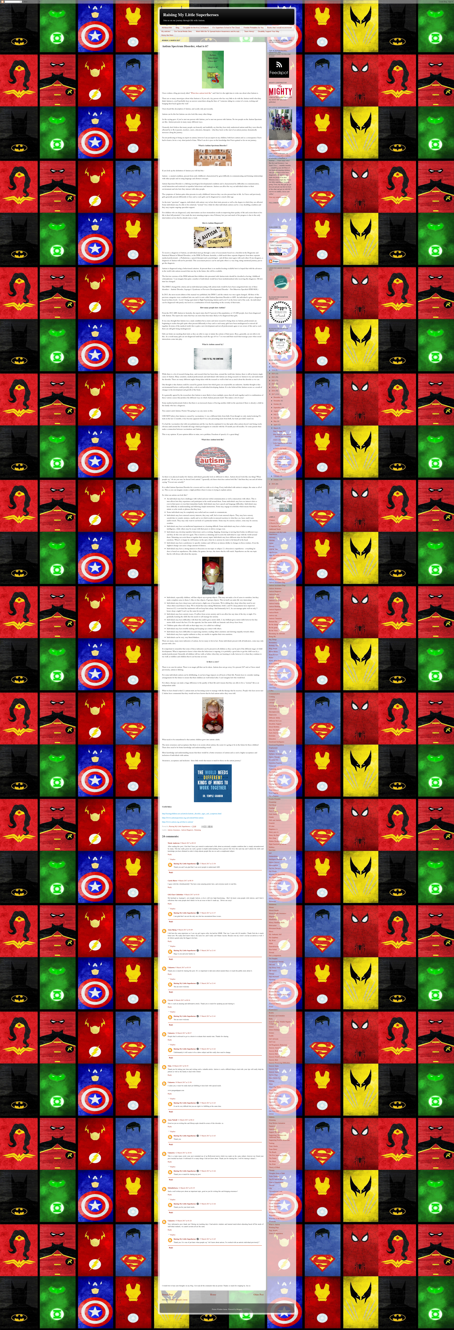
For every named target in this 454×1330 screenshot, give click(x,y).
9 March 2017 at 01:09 (185, 930)
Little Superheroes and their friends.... (282, 444)
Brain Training (274, 663)
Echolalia (272, 736)
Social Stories (273, 1093)
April (276, 424)
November (277, 400)
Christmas (272, 688)
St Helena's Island (275, 1108)
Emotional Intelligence (276, 742)
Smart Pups (273, 1090)
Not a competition (275, 955)
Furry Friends (273, 811)
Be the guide (273, 627)
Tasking (271, 1143)
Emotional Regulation (276, 745)
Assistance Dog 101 (275, 561)
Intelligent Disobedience (277, 859)
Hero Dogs (272, 838)
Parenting (272, 979)
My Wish (272, 940)
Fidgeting (272, 781)
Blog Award (273, 648)
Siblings (272, 1081)
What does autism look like (201, 93)
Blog (177, 28)
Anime (271, 543)
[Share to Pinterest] (211, 826)
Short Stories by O (275, 1078)
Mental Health (274, 910)
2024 (273, 370)
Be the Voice (273, 630)
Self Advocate (273, 1039)
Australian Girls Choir (276, 573)
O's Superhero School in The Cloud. (226, 28)
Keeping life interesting (277, 874)
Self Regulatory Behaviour (278, 1045)
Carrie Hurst (172, 880)
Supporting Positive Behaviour (279, 1140)
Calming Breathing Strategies (279, 672)
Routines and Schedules (277, 1016)
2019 (273, 387)
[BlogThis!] (205, 826)
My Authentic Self (275, 934)
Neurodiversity (274, 946)
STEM (271, 1114)
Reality (271, 1013)
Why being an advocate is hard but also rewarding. (282, 435)
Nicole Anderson (174, 843)
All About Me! (167, 28)
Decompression (274, 712)
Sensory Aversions (275, 1048)
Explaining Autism (275, 769)
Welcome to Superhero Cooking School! (281, 453)
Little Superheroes (275, 889)
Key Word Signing (275, 877)
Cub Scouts (273, 709)
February (277, 476)
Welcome (272, 1215)
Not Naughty (273, 958)
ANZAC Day (273, 549)
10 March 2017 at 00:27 (183, 1033)
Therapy (272, 1170)
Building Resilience (275, 666)
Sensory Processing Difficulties (279, 1063)
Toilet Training (274, 1176)
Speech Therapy (274, 1105)
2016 (273, 484)
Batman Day (273, 621)
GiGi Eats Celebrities (175, 894)
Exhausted (272, 766)
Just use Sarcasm (275, 868)
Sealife (271, 1036)
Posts (274, 230)
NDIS (271, 943)
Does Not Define (274, 730)
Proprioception (274, 997)
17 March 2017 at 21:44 (207, 1171)
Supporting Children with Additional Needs (277, 1136)
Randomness (273, 1009)
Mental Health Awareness (277, 913)
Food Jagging (273, 793)
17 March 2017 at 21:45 (207, 1239)
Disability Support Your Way (268, 31)
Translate (285, 248)
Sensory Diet (273, 1054)
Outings (271, 973)
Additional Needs (275, 529)
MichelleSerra (173, 1188)
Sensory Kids (273, 1060)
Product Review (274, 991)
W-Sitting (272, 1209)
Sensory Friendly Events (277, 1057)
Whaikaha (272, 1221)
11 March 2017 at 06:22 (186, 1120)
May (275, 421)
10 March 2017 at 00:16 (182, 1000)
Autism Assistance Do (276, 579)
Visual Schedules (275, 1203)
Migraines (272, 916)
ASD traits (272, 558)
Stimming (197, 830)
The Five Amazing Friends (278, 1155)
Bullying (272, 669)
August (276, 411)
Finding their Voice (275, 784)
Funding (272, 808)
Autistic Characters (275, 618)
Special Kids (273, 1099)
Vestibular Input (274, 1200)
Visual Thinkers (274, 1206)
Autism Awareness (174, 830)
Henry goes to (273, 832)
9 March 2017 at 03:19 (183, 967)
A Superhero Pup (275, 526)
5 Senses (272, 520)
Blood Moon (273, 651)
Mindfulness (273, 919)
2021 (273, 380)
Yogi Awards (273, 1230)
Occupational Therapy (276, 961)
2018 (273, 391)
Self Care (272, 1042)
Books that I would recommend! (279, 28)
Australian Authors (275, 570)
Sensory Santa (274, 1066)
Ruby (271, 1019)
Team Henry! (249, 31)
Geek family (273, 814)
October (276, 404)
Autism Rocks (274, 612)
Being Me (272, 636)
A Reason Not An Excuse (277, 523)
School (271, 1027)
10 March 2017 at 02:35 (180, 1066)
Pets (270, 985)
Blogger (239, 1309)
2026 (273, 363)
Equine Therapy (274, 757)
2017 (273, 394)
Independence (273, 856)
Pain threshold (274, 976)
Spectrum (272, 1102)
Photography (273, 988)
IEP (270, 853)
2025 (273, 367)
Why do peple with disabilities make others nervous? (282, 459)
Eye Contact (273, 772)
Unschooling (273, 1197)
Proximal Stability (275, 1003)
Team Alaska (273, 1146)
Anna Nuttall (172, 1120)
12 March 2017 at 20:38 (183, 1153)
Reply (170, 854)
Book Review (273, 654)
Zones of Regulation (276, 1233)
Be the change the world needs (279, 624)
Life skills (272, 886)
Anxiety (271, 546)
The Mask (272, 1161)
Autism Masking (274, 606)
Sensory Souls (274, 1069)
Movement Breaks (275, 928)
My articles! (165, 31)
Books (271, 657)
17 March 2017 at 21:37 (207, 913)
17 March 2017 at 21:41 (207, 950)
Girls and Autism (275, 820)
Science (271, 1033)
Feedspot (272, 778)
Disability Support (275, 724)
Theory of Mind (274, 1167)
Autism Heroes (274, 594)
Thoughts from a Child (277, 1173)
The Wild (272, 1164)
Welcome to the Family (277, 1218)
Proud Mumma (274, 1001)
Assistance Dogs (274, 564)
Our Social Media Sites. (183, 31)
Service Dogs (273, 1075)
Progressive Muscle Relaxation (279, 994)
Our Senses (273, 970)
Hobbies (272, 847)
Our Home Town (274, 967)
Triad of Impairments (276, 1182)
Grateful (272, 823)
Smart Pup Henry (275, 1087)
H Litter (271, 826)
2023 (273, 373)
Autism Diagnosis (187, 830)
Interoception (273, 865)
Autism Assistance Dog (277, 582)
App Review (273, 552)
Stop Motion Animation (277, 1123)
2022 (273, 377)
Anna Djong (172, 929)
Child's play (273, 685)
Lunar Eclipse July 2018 (277, 895)
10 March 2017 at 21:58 (183, 1082)
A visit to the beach (279, 448)
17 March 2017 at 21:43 (207, 1103)
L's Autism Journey (275, 880)
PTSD (271, 1007)
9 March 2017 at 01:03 (191, 894)
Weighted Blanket (275, 1212)
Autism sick (273, 615)
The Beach (272, 1152)
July (275, 414)
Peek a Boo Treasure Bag (277, 982)
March (276, 428)
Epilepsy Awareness (276, 754)
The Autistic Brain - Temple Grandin (280, 471)
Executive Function (275, 763)
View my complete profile (277, 197)
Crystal (170, 1000)
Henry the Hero (167, 35)
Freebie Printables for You (254, 28)
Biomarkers (273, 642)
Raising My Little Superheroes (191, 14)
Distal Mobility (274, 727)
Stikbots (272, 1117)
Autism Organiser (275, 609)
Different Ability (274, 718)
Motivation (272, 925)
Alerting (272, 540)
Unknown (171, 967)
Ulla (270, 1188)
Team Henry (273, 1149)
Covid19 (272, 700)
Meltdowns (272, 904)
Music (271, 931)
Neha (169, 1066)
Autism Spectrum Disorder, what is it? (282, 465)
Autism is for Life (275, 600)
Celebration (273, 679)
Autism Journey (274, 603)
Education (272, 739)
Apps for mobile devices (277, 555)
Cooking (272, 696)
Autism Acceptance (275, 576)
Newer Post (167, 1294)
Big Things (273, 639)
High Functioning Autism (277, 844)
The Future (272, 1158)
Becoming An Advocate (277, 633)
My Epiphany (273, 937)
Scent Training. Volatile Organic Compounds (280, 1023)
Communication (274, 694)
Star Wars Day (274, 1111)
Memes (271, 907)
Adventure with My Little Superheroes (277, 533)
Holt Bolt (272, 850)
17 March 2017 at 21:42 (207, 1049)
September (277, 407)
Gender (271, 817)
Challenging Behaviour (277, 681)
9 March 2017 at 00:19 (185, 880)
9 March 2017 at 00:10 (188, 843)
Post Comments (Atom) (179, 1300)
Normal (271, 952)
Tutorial (271, 1185)
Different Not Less (275, 721)
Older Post (258, 1294)
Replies (172, 859)
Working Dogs (274, 1227)
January (276, 479)
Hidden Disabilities (275, 841)
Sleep (271, 1084)
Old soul (272, 964)
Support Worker (274, 1132)
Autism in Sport (274, 597)
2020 (273, 384)
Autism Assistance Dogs (277, 585)
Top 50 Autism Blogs (276, 1179)
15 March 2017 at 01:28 (183, 1221)
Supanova (272, 1126)
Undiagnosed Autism (276, 1194)
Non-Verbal (273, 949)
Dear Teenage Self (279, 431)
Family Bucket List (275, 775)
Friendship (272, 802)
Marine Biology (274, 898)
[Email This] (202, 826)
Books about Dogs (275, 660)
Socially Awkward (275, 1096)
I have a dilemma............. (282, 440)
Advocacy (272, 537)
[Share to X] (207, 826)
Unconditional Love (275, 1191)
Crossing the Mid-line (276, 706)
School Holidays (274, 1030)
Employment (273, 748)
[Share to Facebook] (209, 826)
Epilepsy (272, 751)
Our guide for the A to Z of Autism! (196, 28)
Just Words (273, 871)
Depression (273, 715)
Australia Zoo (273, 567)
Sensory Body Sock (275, 1051)
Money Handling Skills (277, 922)
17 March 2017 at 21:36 (207, 863)
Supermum (272, 1129)
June (275, 418)
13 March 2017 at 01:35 (187, 1188)
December (277, 397)
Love (270, 892)
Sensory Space (274, 1072)
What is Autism (274, 1224)
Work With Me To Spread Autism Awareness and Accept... (218, 31)
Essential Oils (273, 760)
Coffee (271, 690)
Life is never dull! (275, 883)
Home (213, 1294)
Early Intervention (275, 733)
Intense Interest (274, 862)
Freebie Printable (274, 799)
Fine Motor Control (275, 787)
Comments (276, 235)
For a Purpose (273, 796)
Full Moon (272, 805)
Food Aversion (274, 790)
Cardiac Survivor (274, 675)
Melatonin (272, 901)
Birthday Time (274, 645)
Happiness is (273, 829)
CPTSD (271, 703)
